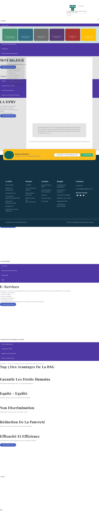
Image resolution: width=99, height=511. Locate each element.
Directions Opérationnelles (9, 44)
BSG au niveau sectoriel (8, 358)
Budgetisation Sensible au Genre (12, 339)
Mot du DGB (5, 25)
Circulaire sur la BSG (7, 349)
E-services (4, 266)
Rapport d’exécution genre (9, 353)
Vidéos (11, 81)
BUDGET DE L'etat (73, 37)
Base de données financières (9, 270)
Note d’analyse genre (7, 344)
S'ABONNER (87, 154)
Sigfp (3, 280)
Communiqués (14, 76)
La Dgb (3, 21)
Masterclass (5, 275)
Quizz (3, 476)
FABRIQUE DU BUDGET (41, 37)
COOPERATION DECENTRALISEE (88, 37)
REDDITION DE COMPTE (57, 37)
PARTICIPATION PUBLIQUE (25, 37)
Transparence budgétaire (10, 37)
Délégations (5, 49)
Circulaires (13, 78)
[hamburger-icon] (98, 19)
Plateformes (5, 261)
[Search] (69, 15)
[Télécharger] (46, 133)
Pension (3, 76)
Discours (12, 73)
